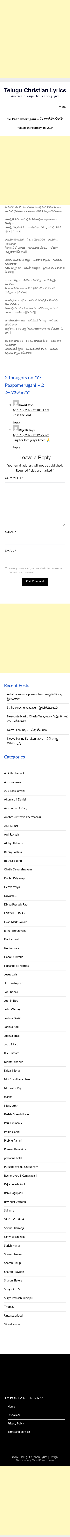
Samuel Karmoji (14, 1228)
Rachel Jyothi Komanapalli (20, 1175)
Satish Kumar (12, 1245)
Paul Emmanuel (14, 1123)
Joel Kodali (11, 992)
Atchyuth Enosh (14, 843)
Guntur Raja (11, 948)
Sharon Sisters (13, 1280)
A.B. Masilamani (14, 791)
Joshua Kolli (11, 1027)
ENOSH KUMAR (14, 913)
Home (11, 1406)
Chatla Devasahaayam (18, 869)
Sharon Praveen (14, 1271)
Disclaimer (14, 1415)
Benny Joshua (13, 852)
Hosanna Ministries (16, 965)
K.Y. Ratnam (11, 1053)
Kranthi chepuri (13, 1062)
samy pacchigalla (14, 1236)
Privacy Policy (16, 1423)
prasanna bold (13, 1158)
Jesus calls (11, 974)
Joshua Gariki (12, 1018)
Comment (14, 477)
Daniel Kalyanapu (15, 878)
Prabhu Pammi (13, 1140)
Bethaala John (13, 860)
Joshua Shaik (12, 1035)
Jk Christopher (13, 983)
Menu (62, 106)
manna (8, 1097)
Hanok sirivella (13, 957)
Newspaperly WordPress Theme (35, 1460)
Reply (16, 422)
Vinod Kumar (12, 1324)
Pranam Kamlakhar (15, 1149)
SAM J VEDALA (14, 1219)
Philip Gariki (12, 1132)
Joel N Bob (11, 1000)
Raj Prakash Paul (14, 1184)
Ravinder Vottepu (15, 1202)
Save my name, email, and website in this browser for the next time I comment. (36, 570)
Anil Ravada (11, 834)
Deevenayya (12, 887)
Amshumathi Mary (15, 808)
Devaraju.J (10, 896)
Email (10, 550)
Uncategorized (13, 1315)
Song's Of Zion (13, 1289)
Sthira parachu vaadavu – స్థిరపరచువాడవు (32, 707)
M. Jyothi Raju (13, 1088)
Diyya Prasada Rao (16, 904)
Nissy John (11, 1105)
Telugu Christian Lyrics (35, 90)
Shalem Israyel (13, 1254)
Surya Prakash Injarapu (18, 1298)
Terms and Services (19, 1432)
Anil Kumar (11, 826)
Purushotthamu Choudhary (21, 1166)
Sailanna (9, 1210)
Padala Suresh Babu (16, 1114)
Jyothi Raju (11, 1044)
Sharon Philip (12, 1263)
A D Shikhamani (14, 773)
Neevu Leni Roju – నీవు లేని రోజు (27, 730)
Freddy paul (11, 939)
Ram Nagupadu (13, 1193)
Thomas (9, 1306)
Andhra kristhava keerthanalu (22, 817)
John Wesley (12, 1009)
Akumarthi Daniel (15, 799)
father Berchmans (15, 930)
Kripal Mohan (12, 1070)
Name (10, 532)
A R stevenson (13, 782)
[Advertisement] (35, 39)
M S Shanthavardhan (17, 1079)
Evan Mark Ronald (15, 922)
